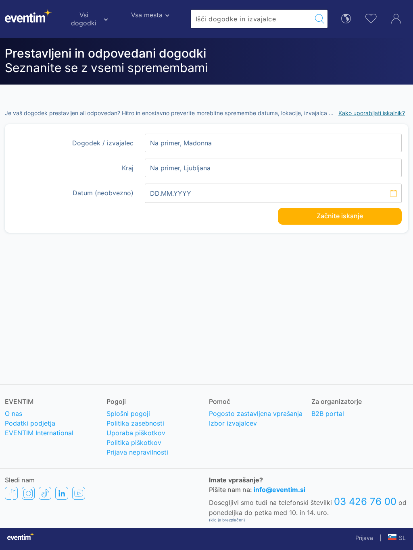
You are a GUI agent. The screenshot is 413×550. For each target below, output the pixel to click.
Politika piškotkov (133, 442)
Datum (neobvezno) (103, 193)
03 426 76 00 (365, 501)
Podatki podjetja (30, 423)
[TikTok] (45, 493)
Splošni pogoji (128, 413)
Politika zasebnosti (135, 423)
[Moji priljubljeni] (371, 17)
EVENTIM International (39, 433)
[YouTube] (78, 493)
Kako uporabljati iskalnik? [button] (371, 113)
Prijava (364, 537)
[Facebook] (11, 493)
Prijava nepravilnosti (137, 452)
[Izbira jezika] (346, 17)
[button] (397, 537)
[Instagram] (28, 493)
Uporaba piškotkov (135, 433)
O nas (13, 413)
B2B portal (327, 413)
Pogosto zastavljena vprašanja (255, 413)
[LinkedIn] (61, 493)
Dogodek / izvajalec (102, 143)
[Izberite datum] (273, 193)
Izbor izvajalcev (233, 423)
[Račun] (396, 17)
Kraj (127, 168)
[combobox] (251, 19)
